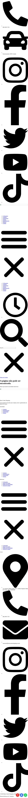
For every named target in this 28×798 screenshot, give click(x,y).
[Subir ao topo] (17, 795)
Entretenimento (6, 221)
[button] (14, 253)
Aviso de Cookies (6, 485)
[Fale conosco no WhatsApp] (25, 795)
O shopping (5, 482)
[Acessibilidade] (21, 795)
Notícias (4, 222)
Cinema (4, 219)
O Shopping (5, 216)
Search (1, 347)
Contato (4, 223)
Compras (5, 217)
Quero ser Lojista (6, 483)
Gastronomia (5, 218)
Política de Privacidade (8, 484)
